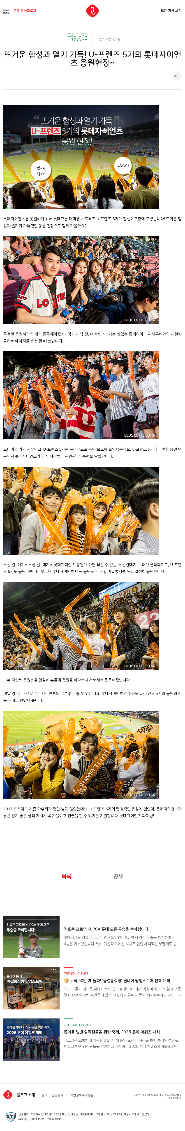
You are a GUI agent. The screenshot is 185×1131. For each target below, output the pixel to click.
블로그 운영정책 (52, 1095)
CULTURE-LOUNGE (78, 37)
